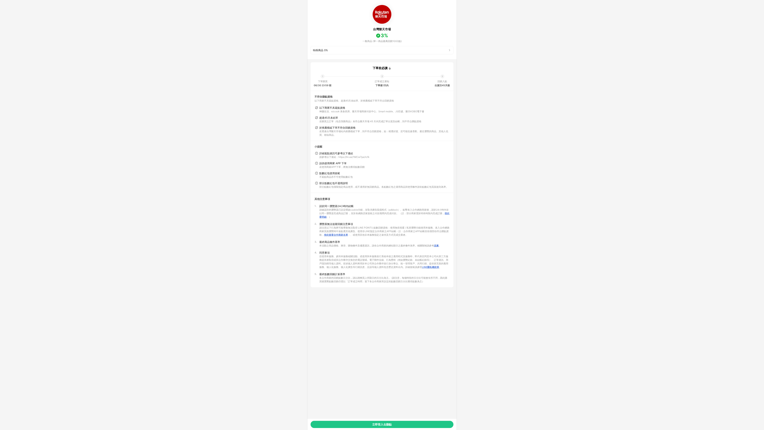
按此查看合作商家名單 (336, 234)
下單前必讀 (380, 68)
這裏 (436, 245)
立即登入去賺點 (382, 424)
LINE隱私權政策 (430, 267)
